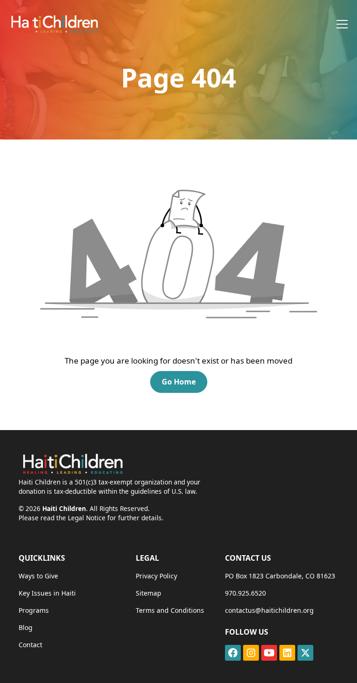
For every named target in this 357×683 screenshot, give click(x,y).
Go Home (179, 382)
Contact (30, 644)
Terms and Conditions (170, 610)
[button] (340, 24)
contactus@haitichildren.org (269, 610)
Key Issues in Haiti (47, 593)
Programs (34, 610)
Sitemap (148, 593)
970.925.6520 (245, 593)
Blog (26, 627)
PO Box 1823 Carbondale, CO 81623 (280, 575)
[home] (53, 24)
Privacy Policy (156, 575)
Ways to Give (38, 575)
